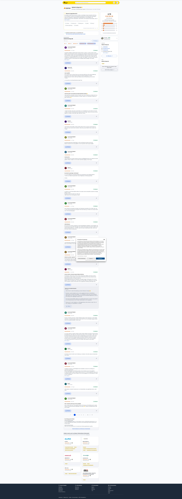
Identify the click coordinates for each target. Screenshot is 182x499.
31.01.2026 (72, 272)
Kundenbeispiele (110, 490)
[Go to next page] (90, 415)
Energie (103, 63)
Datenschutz (65, 497)
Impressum (61, 497)
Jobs (92, 490)
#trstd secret (61, 490)
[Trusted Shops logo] (66, 3)
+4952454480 (105, 46)
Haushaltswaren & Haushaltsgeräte (70, 448)
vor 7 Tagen (72, 140)
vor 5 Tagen (72, 240)
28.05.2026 (72, 401)
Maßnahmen (70, 421)
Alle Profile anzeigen (109, 69)
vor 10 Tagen (73, 50)
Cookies (70, 497)
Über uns (93, 488)
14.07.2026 (72, 189)
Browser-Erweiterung (62, 491)
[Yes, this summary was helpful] (95, 28)
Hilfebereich (77, 488)
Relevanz (96, 40)
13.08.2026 (72, 351)
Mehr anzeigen (105, 52)
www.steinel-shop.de (106, 48)
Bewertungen (61, 489)
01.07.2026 (72, 108)
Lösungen (109, 488)
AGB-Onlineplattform (82, 497)
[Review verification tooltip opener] (81, 7)
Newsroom (93, 489)
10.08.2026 (72, 124)
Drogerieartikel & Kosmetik (69, 447)
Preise (109, 489)
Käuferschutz (61, 488)
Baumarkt (84, 447)
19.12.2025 (72, 331)
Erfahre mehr (88, 434)
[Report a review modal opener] (96, 63)
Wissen (109, 491)
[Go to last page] (92, 415)
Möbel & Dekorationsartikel (69, 450)
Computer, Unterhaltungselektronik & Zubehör (89, 448)
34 (87, 414)
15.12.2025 (72, 366)
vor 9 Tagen (72, 91)
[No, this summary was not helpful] (97, 28)
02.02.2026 (66, 289)
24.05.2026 (72, 315)
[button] (114, 3)
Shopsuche (77, 489)
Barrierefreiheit (75, 497)
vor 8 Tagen (72, 206)
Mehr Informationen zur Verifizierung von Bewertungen (81, 428)
